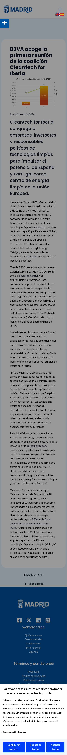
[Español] (62, 14)
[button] (4, 23)
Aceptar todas (55, 746)
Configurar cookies (13, 746)
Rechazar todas (35, 746)
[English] (57, 14)
